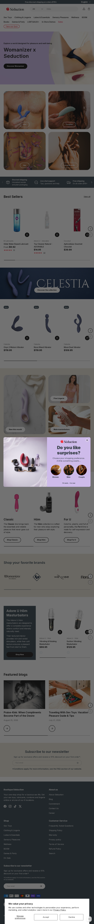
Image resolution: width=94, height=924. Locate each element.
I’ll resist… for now (68, 483)
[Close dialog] (87, 440)
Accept (46, 917)
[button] (56, 470)
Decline (71, 917)
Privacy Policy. (59, 910)
